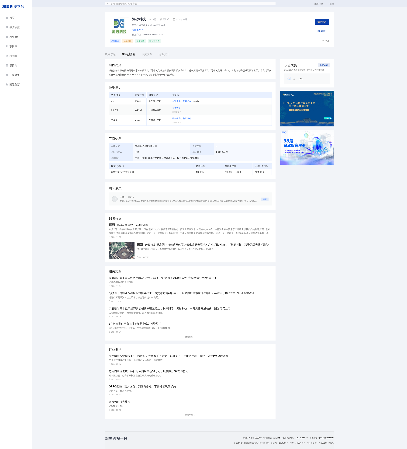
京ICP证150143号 (297, 442)
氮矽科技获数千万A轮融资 (132, 225)
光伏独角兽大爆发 (119, 402)
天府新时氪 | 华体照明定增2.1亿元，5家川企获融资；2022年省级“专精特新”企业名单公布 (163, 278)
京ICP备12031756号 (279, 442)
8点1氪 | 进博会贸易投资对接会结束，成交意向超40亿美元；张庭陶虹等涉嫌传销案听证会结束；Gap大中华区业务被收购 (181, 293)
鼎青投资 (176, 107)
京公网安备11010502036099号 (320, 442)
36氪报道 (115, 41)
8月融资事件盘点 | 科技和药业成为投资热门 (135, 323)
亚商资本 (187, 101)
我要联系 (321, 22)
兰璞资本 (176, 101)
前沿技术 (140, 41)
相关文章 (175, 112)
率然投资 (176, 118)
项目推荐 (136, 29)
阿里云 (252, 437)
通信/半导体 (154, 41)
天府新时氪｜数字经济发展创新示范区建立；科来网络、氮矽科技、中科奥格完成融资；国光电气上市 (169, 308)
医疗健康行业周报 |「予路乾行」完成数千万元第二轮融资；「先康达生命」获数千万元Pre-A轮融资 (168, 356)
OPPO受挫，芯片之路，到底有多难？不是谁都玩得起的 (142, 386)
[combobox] (190, 3)
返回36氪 (318, 3)
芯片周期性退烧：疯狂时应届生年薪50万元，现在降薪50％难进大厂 (149, 371)
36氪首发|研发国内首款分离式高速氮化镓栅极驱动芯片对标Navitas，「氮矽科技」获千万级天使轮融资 (207, 244)
